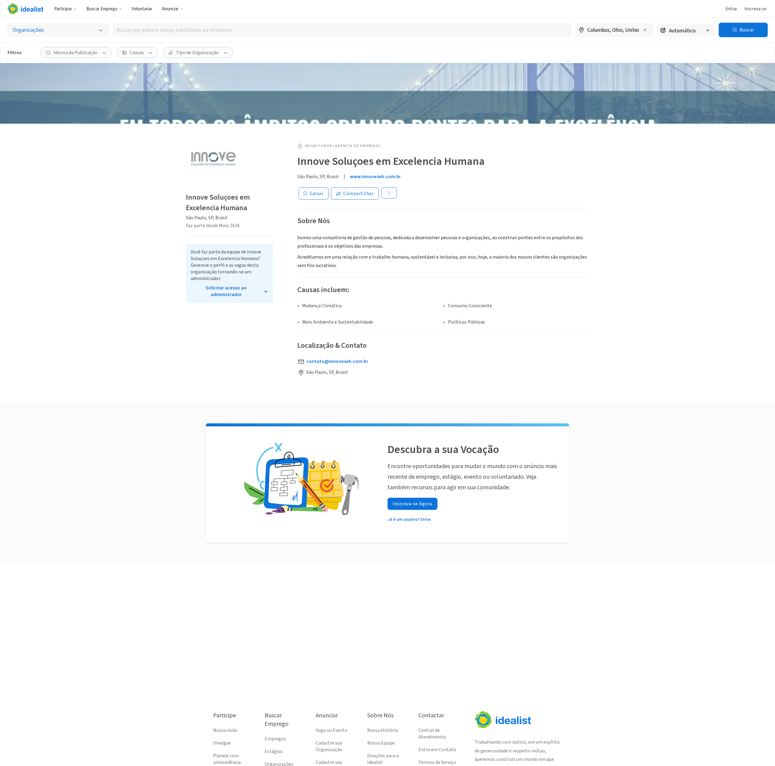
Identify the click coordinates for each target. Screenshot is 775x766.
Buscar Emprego (101, 9)
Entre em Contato (437, 749)
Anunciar (170, 9)
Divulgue (222, 743)
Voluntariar (142, 9)
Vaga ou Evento (332, 730)
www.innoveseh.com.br (375, 176)
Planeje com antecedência (227, 759)
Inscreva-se (755, 9)
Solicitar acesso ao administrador (226, 291)
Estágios (274, 751)
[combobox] (342, 30)
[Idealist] (25, 8)
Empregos (275, 738)
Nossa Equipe (381, 743)
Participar (63, 9)
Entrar (731, 9)
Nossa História (382, 730)
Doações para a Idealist (383, 759)
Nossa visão (225, 730)
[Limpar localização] (645, 30)
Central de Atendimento (432, 733)
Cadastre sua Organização (329, 746)
